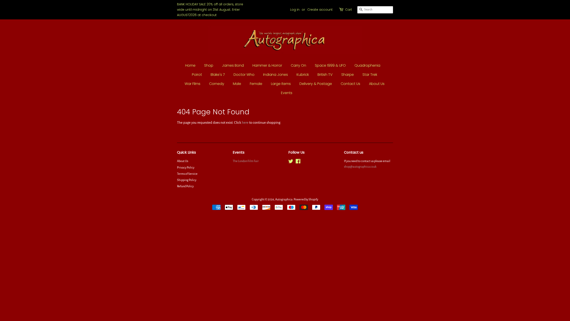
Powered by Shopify (306, 199)
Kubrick (303, 74)
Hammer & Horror (267, 65)
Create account (320, 9)
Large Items (281, 83)
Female (256, 83)
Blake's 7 (218, 74)
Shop (208, 65)
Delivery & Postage (315, 83)
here (245, 122)
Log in (294, 9)
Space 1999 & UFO (330, 65)
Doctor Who (244, 74)
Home (190, 65)
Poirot (197, 74)
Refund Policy (185, 186)
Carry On (298, 65)
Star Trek (369, 74)
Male (237, 83)
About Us (377, 83)
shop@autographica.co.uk (360, 166)
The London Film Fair (246, 161)
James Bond (233, 65)
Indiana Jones (275, 74)
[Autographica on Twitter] (290, 162)
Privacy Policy (185, 167)
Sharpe (347, 74)
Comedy (216, 83)
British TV (325, 74)
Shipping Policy (186, 180)
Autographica (284, 199)
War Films (192, 83)
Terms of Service (187, 173)
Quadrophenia (367, 65)
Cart (348, 9)
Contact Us (350, 83)
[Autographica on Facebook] (298, 162)
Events (286, 92)
